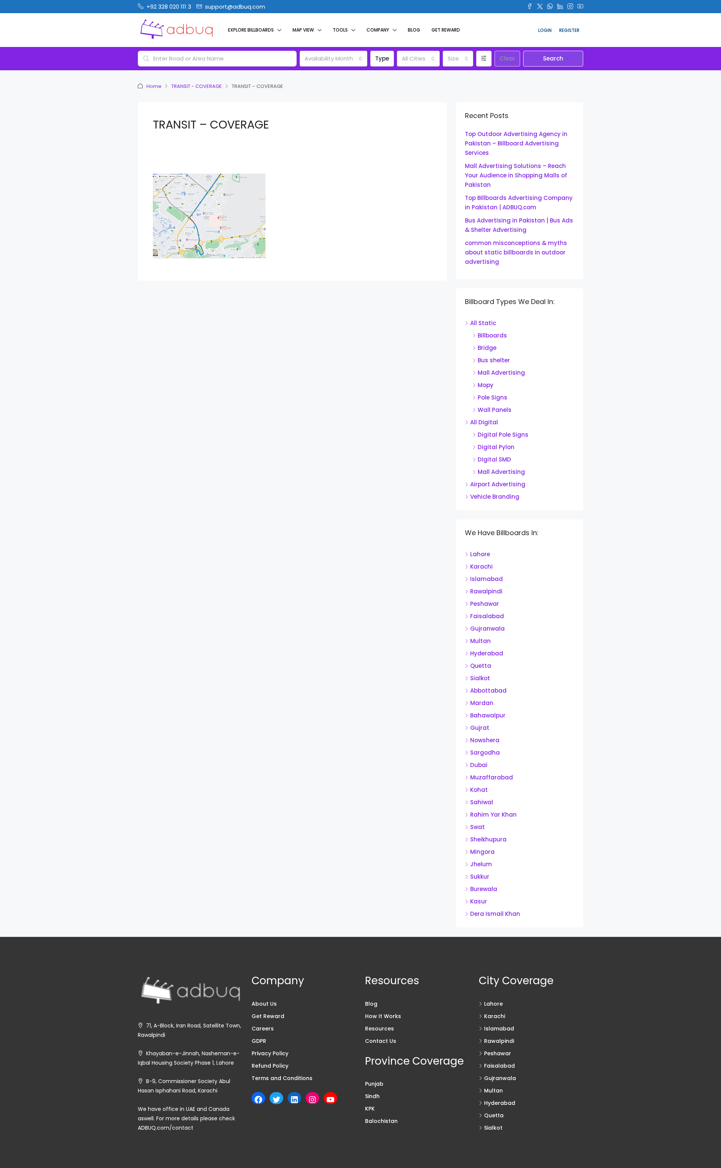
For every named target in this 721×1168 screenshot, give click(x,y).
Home (153, 86)
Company (378, 30)
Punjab (374, 1084)
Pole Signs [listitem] (492, 397)
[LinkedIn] (294, 1099)
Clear (507, 58)
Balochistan (381, 1121)
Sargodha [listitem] (485, 752)
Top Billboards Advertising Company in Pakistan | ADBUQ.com (519, 202)
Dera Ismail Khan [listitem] (495, 914)
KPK (370, 1108)
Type (382, 58)
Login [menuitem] (545, 30)
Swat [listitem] (477, 827)
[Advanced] (484, 59)
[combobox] (333, 59)
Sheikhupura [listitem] (488, 839)
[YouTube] (330, 1099)
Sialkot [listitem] (480, 678)
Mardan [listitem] (481, 703)
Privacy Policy (270, 1053)
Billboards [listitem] (492, 335)
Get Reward (445, 30)
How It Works (383, 1016)
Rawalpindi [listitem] (486, 591)
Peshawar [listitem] (484, 604)
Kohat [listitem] (479, 790)
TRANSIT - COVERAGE (196, 86)
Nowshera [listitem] (484, 740)
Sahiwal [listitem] (481, 802)
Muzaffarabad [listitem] (491, 777)
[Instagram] (312, 1099)
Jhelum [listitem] (481, 864)
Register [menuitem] (569, 30)
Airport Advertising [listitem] (497, 484)
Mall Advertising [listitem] (501, 373)
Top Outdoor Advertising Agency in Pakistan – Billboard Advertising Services (516, 143)
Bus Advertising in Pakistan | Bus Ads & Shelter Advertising (519, 225)
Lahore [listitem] (480, 554)
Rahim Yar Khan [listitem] (493, 815)
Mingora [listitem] (482, 852)
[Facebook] (258, 1099)
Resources (379, 1028)
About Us (264, 1004)
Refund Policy (270, 1066)
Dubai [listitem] (478, 765)
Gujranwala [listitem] (487, 628)
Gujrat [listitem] (479, 728)
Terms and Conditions (282, 1078)
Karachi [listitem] (481, 566)
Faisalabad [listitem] (487, 616)
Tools (340, 30)
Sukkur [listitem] (479, 877)
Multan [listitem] (480, 641)
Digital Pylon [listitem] (496, 447)
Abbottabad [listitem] (488, 690)
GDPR (259, 1041)
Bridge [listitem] (487, 348)
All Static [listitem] (483, 323)
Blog (414, 30)
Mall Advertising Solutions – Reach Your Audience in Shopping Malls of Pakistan (516, 175)
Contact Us (380, 1041)
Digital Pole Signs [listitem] (503, 435)
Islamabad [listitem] (486, 579)
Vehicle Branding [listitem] (494, 497)
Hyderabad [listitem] (486, 653)
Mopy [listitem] (485, 385)
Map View (303, 30)
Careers (263, 1028)
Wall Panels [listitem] (494, 410)
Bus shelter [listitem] (494, 360)
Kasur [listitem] (478, 901)
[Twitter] (276, 1099)
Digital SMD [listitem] (494, 459)
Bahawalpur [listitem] (487, 715)
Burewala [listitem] (483, 889)
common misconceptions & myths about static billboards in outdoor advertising (516, 252)
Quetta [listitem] (480, 666)
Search (553, 58)
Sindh (372, 1096)
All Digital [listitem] (484, 422)
